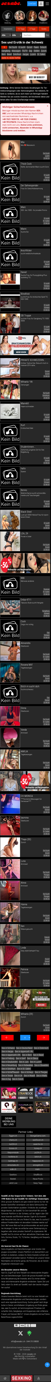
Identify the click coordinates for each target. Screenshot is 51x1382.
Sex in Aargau (7, 1051)
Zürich (43, 51)
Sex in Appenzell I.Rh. (24, 1051)
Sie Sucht (13, 47)
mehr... (38, 1169)
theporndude (13, 1152)
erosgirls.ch (38, 1165)
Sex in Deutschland (24, 1048)
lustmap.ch (13, 1161)
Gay (30, 51)
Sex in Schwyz (27, 1072)
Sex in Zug (6, 1079)
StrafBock (38, 1175)
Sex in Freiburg (8, 1058)
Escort (29, 47)
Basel (9, 54)
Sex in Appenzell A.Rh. (11, 1055)
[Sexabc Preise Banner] (8, 1121)
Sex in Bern (27, 1055)
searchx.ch (38, 1144)
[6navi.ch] (8, 1107)
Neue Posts (38, 1179)
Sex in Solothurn (8, 1068)
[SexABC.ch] (11, 3)
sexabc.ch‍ (31, 1354)
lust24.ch (13, 1144)
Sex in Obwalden (41, 1065)
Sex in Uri (18, 1075)
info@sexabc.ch (18, 1341)
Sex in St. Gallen (24, 1068)
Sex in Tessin (7, 1075)
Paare (36, 47)
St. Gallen (41, 54)
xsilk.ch (13, 1169)
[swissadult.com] (25, 1108)
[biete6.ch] (8, 1094)
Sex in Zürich (17, 1079)
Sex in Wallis (41, 1075)
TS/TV (24, 51)
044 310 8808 (32, 1341)
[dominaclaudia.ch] (42, 1108)
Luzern (33, 54)
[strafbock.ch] (25, 1094)
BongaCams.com (37, 1136)
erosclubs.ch (13, 1165)
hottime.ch (13, 1157)
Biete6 (13, 1179)
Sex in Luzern (35, 1061)
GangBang (6, 51)
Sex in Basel (38, 1055)
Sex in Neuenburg (9, 1065)
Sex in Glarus (32, 1058)
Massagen (16, 51)
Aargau (26, 54)
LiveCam (32, 3)
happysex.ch (38, 1161)
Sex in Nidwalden (25, 1065)
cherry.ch (13, 1140)
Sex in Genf (21, 1058)
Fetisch (43, 47)
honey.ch (38, 1148)
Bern (4, 54)
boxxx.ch (13, 1148)
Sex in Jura (23, 1061)
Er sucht (22, 47)
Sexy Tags (37, 1183)
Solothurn (17, 54)
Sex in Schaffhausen (10, 1072)
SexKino (13, 1175)
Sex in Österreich (41, 1048)
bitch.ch (38, 1157)
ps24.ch (38, 1152)
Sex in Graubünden (10, 1061)
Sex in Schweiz (8, 1048)
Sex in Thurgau (41, 1072)
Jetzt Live (13, 1183)
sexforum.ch (38, 1140)
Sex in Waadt (29, 1075)
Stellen (36, 51)
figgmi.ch (13, 1136)
